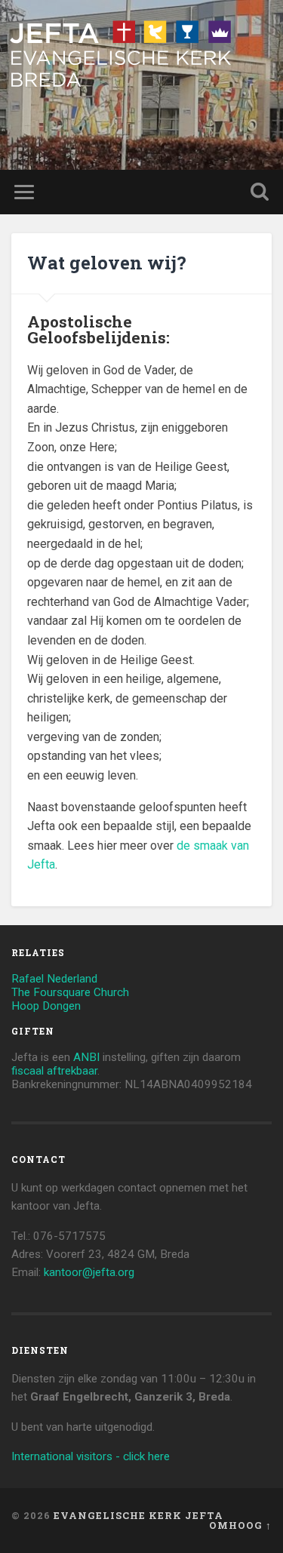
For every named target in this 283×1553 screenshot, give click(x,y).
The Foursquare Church (70, 992)
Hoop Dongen (46, 1006)
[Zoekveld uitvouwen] (260, 192)
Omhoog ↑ (240, 1525)
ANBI (86, 1057)
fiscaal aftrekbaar (54, 1071)
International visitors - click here (90, 1456)
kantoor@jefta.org (89, 1272)
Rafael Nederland (54, 979)
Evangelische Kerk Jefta (138, 1515)
